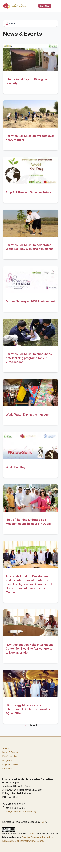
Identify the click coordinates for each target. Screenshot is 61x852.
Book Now (45, 6)
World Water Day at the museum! (28, 414)
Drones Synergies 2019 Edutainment (30, 301)
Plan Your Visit (9, 756)
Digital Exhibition (10, 764)
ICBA (43, 821)
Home (12, 23)
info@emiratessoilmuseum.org (21, 811)
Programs (7, 760)
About (5, 748)
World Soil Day (15, 467)
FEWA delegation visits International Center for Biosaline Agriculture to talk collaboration (30, 648)
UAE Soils (7, 768)
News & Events (10, 752)
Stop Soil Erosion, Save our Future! (29, 192)
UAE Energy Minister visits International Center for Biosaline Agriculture (28, 709)
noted (31, 833)
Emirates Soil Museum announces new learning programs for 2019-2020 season (29, 358)
